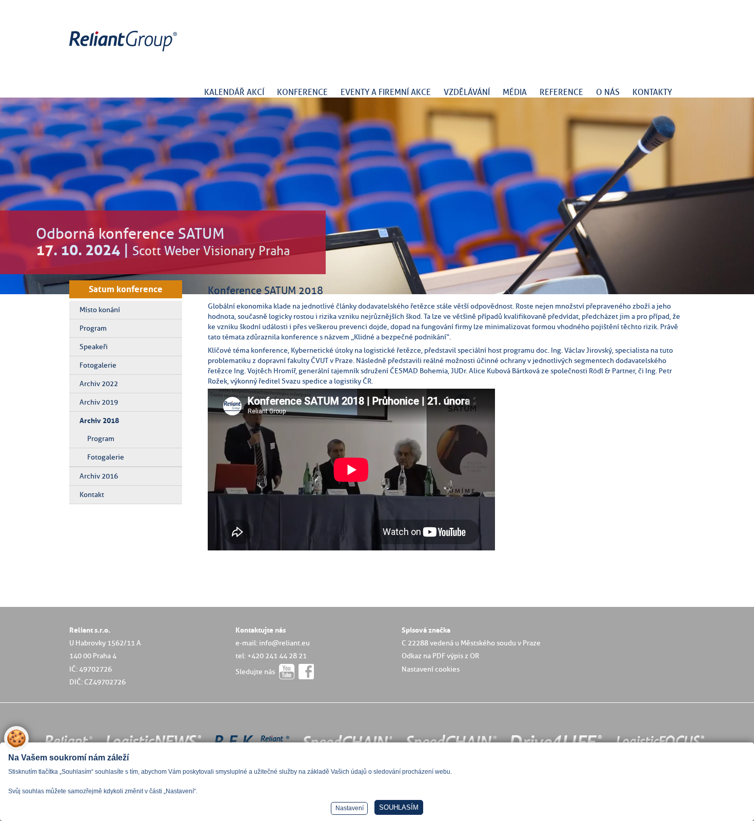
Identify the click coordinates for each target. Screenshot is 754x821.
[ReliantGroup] (124, 51)
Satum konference (126, 289)
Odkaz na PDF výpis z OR (440, 655)
